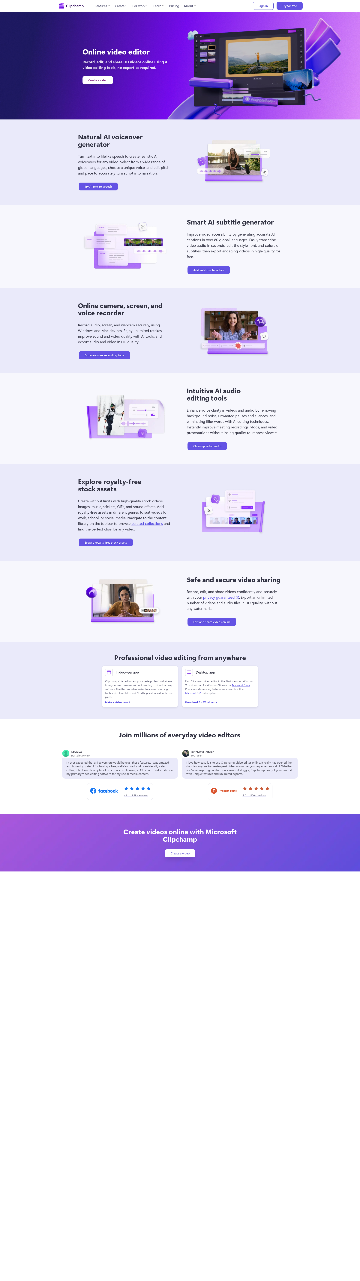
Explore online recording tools (104, 355)
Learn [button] (157, 6)
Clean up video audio (207, 446)
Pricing (174, 6)
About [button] (188, 6)
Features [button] (101, 6)
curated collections (147, 523)
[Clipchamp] (71, 6)
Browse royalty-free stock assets (106, 542)
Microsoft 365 (193, 693)
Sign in (263, 6)
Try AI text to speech (98, 186)
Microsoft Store (241, 685)
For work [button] (139, 6)
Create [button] (119, 6)
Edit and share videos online (211, 622)
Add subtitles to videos (208, 270)
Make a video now (116, 702)
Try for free (289, 6)
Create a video (97, 80)
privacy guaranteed (221, 597)
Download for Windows (199, 702)
